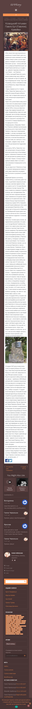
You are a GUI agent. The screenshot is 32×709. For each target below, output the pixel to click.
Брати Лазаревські (11, 592)
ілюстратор (9, 626)
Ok (16, 706)
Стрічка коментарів (10, 673)
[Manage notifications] (28, 706)
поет (7, 615)
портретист (15, 630)
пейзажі (14, 628)
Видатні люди (21, 18)
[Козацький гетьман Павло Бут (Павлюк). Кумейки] (16, 41)
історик (21, 618)
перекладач (9, 619)
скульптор (18, 622)
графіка (18, 631)
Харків (11, 623)
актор (7, 623)
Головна (6, 18)
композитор (9, 620)
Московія (8, 628)
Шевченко (17, 632)
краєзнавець (23, 626)
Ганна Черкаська (17, 553)
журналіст (8, 631)
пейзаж (14, 631)
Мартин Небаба (10, 595)
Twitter (10, 460)
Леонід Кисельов (10, 489)
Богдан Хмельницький (20, 623)
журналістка (19, 628)
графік (16, 618)
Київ (12, 627)
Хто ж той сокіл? (21, 684)
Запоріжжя (8, 616)
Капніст (8, 627)
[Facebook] (16, 15)
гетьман (24, 620)
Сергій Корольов (10, 632)
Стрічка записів (8, 670)
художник (19, 615)
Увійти (6, 666)
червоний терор (10, 618)
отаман (20, 630)
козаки (13, 622)
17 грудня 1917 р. (23, 467)
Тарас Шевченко (17, 619)
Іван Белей (9, 599)
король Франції (17, 627)
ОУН (14, 620)
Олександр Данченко (12, 606)
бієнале (18, 624)
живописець (15, 616)
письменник (13, 615)
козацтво (21, 616)
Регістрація (12, 18)
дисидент (18, 620)
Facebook (7, 460)
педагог (24, 622)
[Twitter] (15, 560)
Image (7, 565)
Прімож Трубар (10, 602)
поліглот (8, 622)
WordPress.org (8, 677)
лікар (14, 624)
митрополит (16, 626)
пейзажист (8, 624)
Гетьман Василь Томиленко (9, 468)
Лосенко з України (22, 489)
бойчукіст (8, 630)
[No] (30, 703)
